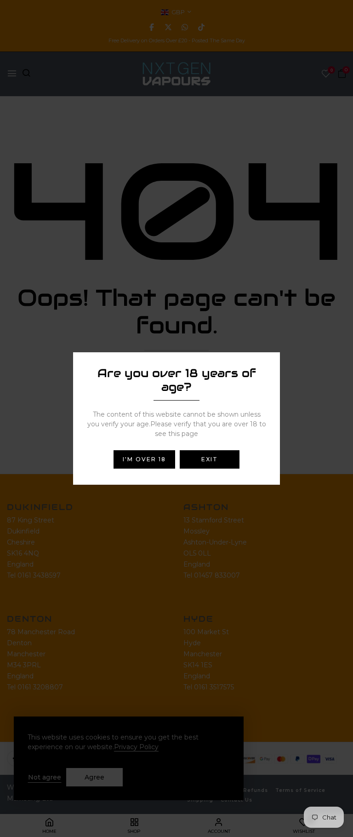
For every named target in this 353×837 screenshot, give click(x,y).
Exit (209, 459)
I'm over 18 (144, 459)
